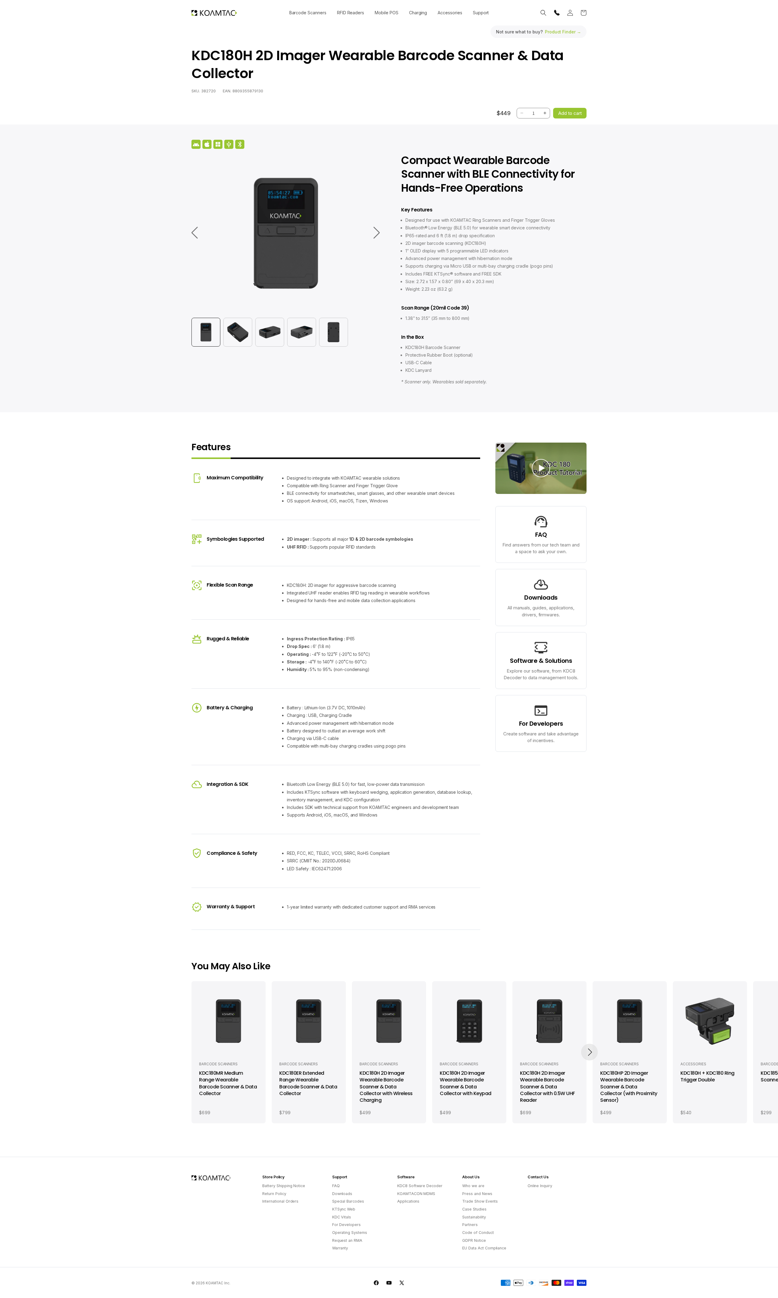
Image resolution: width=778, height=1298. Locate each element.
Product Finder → (563, 31)
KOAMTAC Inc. (218, 1283)
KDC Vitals (341, 1217)
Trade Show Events (479, 1201)
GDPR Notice (474, 1240)
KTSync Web (344, 1209)
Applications (408, 1201)
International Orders (280, 1201)
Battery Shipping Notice (283, 1185)
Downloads (342, 1193)
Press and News (477, 1193)
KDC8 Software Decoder (419, 1185)
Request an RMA (347, 1240)
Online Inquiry (540, 1185)
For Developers (346, 1224)
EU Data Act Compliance (484, 1248)
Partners (470, 1224)
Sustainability (474, 1217)
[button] (308, 12)
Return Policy (274, 1193)
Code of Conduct (478, 1232)
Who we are (473, 1185)
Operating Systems (349, 1232)
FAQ (336, 1185)
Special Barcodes (348, 1201)
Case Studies (474, 1209)
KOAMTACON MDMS (416, 1193)
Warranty (340, 1248)
